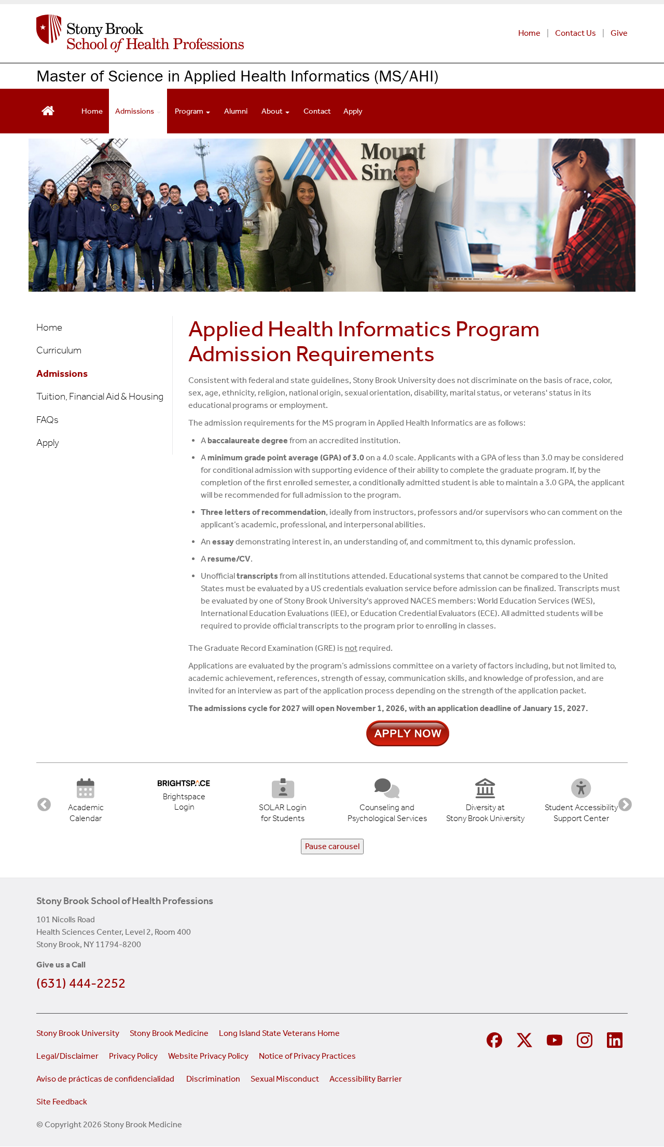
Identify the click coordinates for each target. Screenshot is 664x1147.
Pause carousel (332, 846)
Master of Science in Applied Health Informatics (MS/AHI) (237, 75)
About (272, 111)
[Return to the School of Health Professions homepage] (48, 110)
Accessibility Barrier (365, 1079)
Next (622, 802)
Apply (353, 111)
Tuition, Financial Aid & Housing (99, 396)
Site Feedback (61, 1102)
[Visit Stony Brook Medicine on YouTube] (555, 1039)
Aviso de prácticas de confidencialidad (106, 1079)
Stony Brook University (77, 1033)
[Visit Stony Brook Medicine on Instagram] (585, 1039)
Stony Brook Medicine (169, 1033)
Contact (317, 111)
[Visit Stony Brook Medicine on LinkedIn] (615, 1039)
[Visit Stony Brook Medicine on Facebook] (494, 1039)
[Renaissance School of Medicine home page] (206, 33)
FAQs (47, 420)
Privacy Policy (133, 1056)
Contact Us (575, 33)
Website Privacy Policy (208, 1056)
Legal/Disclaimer (67, 1056)
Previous (41, 802)
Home (529, 33)
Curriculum (58, 350)
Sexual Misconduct (285, 1079)
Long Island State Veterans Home (279, 1033)
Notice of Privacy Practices (307, 1056)
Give (619, 33)
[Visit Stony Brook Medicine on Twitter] (524, 1039)
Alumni (235, 111)
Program (190, 111)
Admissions (135, 111)
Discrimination (213, 1079)
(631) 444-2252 (81, 983)
